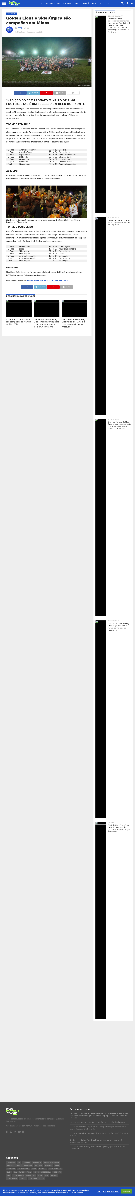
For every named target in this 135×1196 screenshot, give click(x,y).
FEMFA (30, 280)
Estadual (11, 1169)
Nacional (42, 1169)
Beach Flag (30, 1175)
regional (48, 1165)
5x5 (19, 1162)
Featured (11, 1162)
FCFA (46, 1175)
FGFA (40, 1175)
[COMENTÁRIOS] (72, 92)
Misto (36, 1172)
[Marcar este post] (46, 92)
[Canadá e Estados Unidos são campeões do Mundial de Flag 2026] (19, 301)
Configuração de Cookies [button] (108, 1191)
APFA (57, 1165)
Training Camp (24, 1169)
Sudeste (23, 1179)
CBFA (34, 1169)
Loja (107, 3)
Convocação (18, 1175)
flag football (25, 1172)
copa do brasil (55, 1169)
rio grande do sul (36, 1179)
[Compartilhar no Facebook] (20, 92)
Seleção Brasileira (91, 3)
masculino (49, 280)
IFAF (8, 1175)
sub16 (9, 1172)
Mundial (10, 1165)
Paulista (38, 1165)
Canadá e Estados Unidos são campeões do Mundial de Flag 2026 (18, 321)
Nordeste (57, 1172)
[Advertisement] (113, 1039)
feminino (38, 280)
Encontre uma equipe (67, 3)
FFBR (20, 28)
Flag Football (46, 3)
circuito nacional (51, 1162)
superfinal (45, 1172)
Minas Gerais (61, 280)
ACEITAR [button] (126, 1191)
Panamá (54, 1175)
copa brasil (12, 1179)
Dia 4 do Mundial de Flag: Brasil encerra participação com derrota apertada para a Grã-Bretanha (46, 323)
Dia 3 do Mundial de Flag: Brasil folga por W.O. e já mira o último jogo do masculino (74, 323)
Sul (15, 1172)
